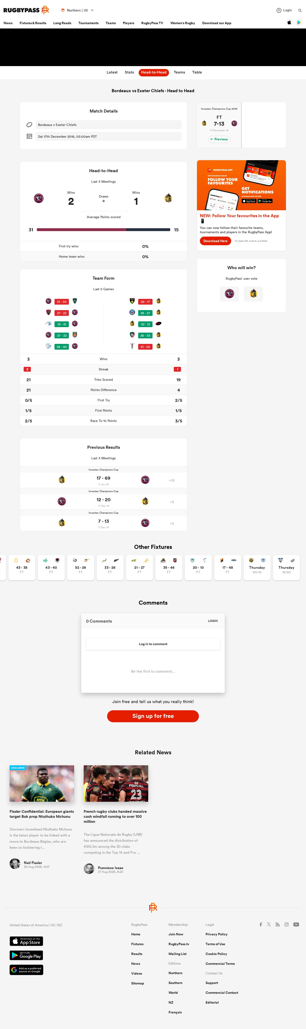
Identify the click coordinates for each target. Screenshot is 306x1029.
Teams (111, 23)
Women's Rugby (182, 23)
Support (212, 982)
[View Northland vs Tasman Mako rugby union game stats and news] (198, 567)
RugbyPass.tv (179, 944)
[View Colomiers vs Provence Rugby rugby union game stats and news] (286, 567)
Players (128, 23)
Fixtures (137, 944)
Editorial (212, 1002)
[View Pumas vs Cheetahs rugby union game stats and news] (80, 567)
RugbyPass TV (152, 23)
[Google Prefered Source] (54, 970)
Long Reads (62, 23)
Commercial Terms (220, 963)
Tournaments (88, 23)
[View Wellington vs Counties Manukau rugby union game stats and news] (168, 567)
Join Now (176, 934)
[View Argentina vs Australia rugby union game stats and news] (139, 567)
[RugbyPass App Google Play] (54, 955)
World (173, 992)
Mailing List (177, 953)
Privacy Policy (217, 934)
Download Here (215, 241)
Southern (175, 982)
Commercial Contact (222, 992)
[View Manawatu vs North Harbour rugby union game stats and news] (51, 567)
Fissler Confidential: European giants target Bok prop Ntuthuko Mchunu (42, 814)
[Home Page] (26, 10)
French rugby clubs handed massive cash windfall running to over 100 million (115, 816)
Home (135, 934)
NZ (171, 1002)
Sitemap (137, 983)
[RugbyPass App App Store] (54, 941)
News (8, 23)
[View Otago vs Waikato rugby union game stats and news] (21, 567)
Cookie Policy (216, 953)
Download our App (216, 23)
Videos (136, 973)
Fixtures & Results (33, 23)
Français (175, 1012)
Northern (175, 973)
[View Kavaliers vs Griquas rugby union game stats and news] (227, 567)
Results (136, 953)
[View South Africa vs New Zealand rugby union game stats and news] (110, 567)
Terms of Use (215, 944)
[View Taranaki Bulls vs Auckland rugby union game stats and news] (257, 567)
